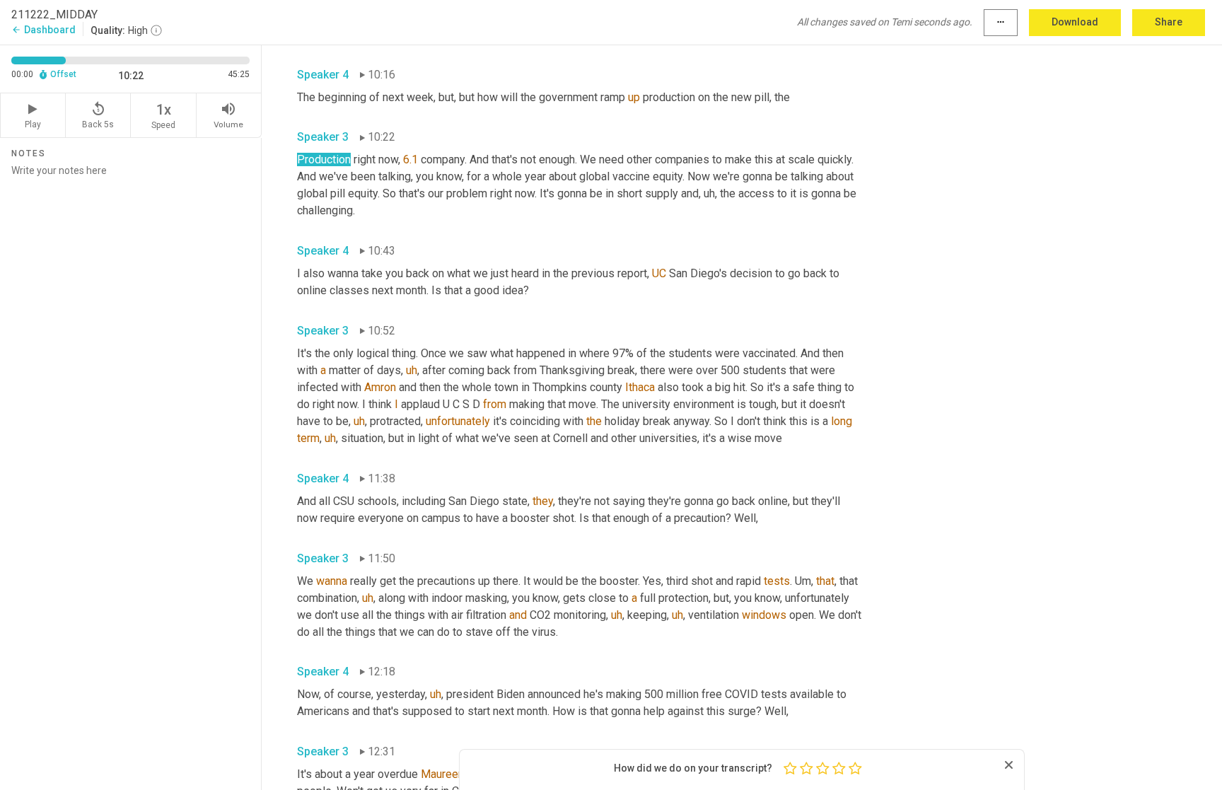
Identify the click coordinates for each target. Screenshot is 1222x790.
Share (1168, 22)
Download (1075, 22)
